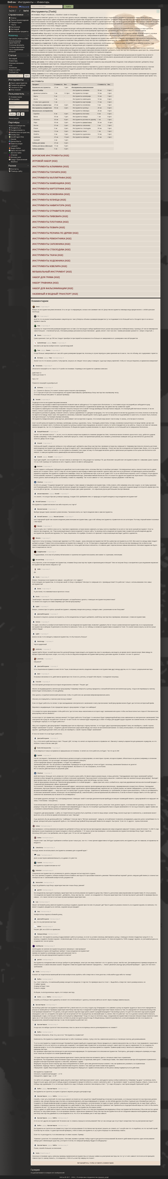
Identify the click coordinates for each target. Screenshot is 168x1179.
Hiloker (39, 926)
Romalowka (39, 366)
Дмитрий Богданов (43, 614)
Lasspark (14, 146)
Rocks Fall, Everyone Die (44, 748)
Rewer (39, 335)
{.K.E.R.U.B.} (39, 649)
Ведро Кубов (16, 148)
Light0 (37, 606)
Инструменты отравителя (42, 108)
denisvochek (39, 882)
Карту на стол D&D (18, 150)
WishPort (14, 162)
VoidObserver (39, 946)
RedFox (39, 979)
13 (38, 316)
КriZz (38, 855)
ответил (49, 343)
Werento (39, 526)
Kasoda (13, 139)
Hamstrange (40, 641)
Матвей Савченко (41, 501)
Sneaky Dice (15, 135)
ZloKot (38, 307)
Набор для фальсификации (42, 146)
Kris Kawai (40, 358)
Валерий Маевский (42, 431)
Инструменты (25, 2)
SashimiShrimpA (41, 343)
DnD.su (12, 2)
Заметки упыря (16, 144)
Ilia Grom (39, 466)
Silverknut (40, 482)
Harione (38, 622)
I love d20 (38, 682)
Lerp (37, 902)
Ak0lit (39, 569)
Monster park (16, 157)
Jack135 (39, 890)
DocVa (37, 577)
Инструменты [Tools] (44, 11)
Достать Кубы (16, 153)
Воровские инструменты (41, 87)
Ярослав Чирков (40, 1005)
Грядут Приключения (19, 159)
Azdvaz (38, 826)
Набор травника (38, 149)
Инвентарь (43, 2)
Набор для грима (38, 143)
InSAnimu (40, 387)
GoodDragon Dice (17, 137)
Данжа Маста (16, 141)
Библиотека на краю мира (21, 132)
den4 (38, 674)
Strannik (38, 399)
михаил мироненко (43, 493)
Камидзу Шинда (42, 934)
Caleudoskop (39, 847)
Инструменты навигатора (41, 105)
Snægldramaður (41, 552)
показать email (103, 1177)
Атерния (14, 155)
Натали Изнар (40, 559)
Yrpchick (39, 755)
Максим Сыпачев (42, 509)
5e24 (11, 10)
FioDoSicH (38, 870)
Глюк (38, 326)
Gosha (37, 971)
